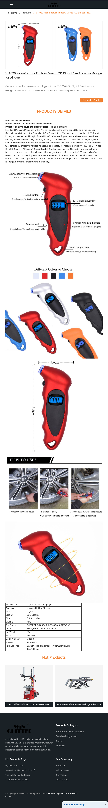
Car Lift (59, 741)
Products (26, 13)
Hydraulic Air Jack (14, 765)
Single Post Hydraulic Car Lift (20, 770)
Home (14, 13)
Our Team (61, 775)
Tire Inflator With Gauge (17, 775)
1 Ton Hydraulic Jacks (16, 779)
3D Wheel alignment (66, 736)
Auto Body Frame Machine (70, 731)
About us (60, 765)
